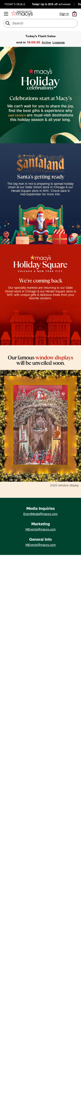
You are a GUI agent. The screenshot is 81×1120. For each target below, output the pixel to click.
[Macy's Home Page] (22, 14)
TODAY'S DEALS (14, 4)
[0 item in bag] (74, 14)
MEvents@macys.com (40, 529)
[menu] (6, 13)
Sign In (64, 13)
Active (46, 42)
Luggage (59, 42)
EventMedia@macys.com (40, 513)
